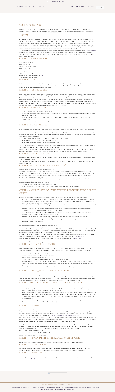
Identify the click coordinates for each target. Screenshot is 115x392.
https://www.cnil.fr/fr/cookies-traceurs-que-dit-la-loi (65, 315)
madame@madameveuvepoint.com (32, 70)
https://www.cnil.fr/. (80, 236)
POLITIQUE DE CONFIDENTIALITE (52, 385)
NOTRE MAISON (22, 6)
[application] (29, 6)
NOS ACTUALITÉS (87, 6)
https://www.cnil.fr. (77, 238)
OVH (41, 75)
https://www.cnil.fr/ (91, 50)
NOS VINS (74, 6)
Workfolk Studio (46, 389)
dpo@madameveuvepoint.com (39, 227)
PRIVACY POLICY (68, 385)
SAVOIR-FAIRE (37, 6)
